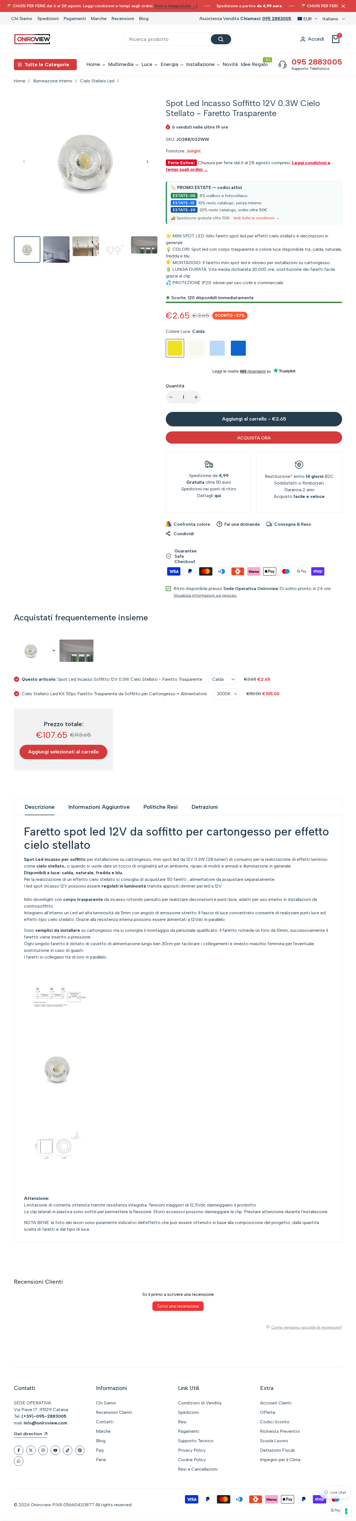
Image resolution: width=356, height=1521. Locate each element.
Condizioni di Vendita (199, 1402)
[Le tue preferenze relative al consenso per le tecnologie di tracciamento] (346, 1511)
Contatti (104, 1421)
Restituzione (277, 476)
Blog (144, 18)
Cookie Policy (192, 1459)
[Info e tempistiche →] (175, 6)
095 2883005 (276, 18)
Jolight (193, 151)
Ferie (101, 1459)
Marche (99, 18)
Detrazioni (205, 806)
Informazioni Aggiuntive (99, 806)
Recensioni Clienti (114, 1412)
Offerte (267, 1412)
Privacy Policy (192, 1450)
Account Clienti (275, 1402)
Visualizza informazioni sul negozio (205, 595)
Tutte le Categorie (46, 65)
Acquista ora (254, 438)
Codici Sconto (275, 1421)
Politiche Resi (161, 806)
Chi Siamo (21, 18)
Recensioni (123, 18)
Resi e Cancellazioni (197, 1469)
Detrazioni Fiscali (277, 1450)
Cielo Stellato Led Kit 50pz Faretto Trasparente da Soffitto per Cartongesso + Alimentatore (114, 693)
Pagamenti (75, 18)
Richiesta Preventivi (280, 1431)
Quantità (175, 386)
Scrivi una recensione (178, 1306)
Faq (99, 1450)
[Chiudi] (342, 6)
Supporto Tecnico (196, 1440)
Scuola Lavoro (274, 1440)
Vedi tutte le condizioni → (256, 218)
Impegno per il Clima (280, 1459)
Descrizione (40, 806)
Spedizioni (48, 18)
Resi (182, 1421)
